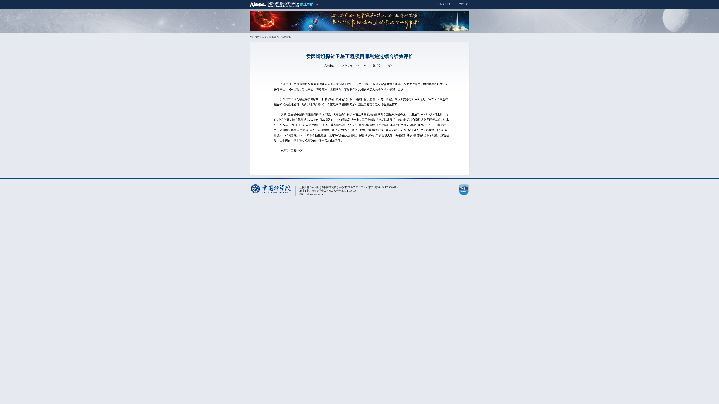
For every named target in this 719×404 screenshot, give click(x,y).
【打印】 (376, 65)
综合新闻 (286, 37)
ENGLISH (463, 4)
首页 (264, 37)
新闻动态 (274, 37)
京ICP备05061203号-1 (356, 187)
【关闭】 (390, 65)
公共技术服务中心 (446, 4)
